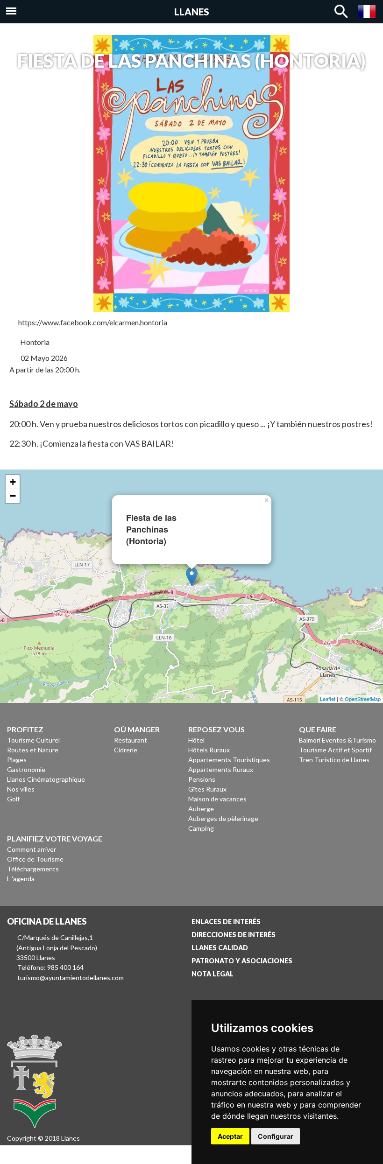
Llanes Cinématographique (46, 779)
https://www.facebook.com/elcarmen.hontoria (92, 322)
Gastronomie (26, 769)
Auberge (201, 809)
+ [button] (13, 482)
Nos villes (21, 789)
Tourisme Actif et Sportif (335, 750)
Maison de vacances (217, 799)
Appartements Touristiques (229, 760)
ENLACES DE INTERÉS (226, 922)
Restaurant (130, 740)
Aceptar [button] (230, 1136)
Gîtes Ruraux (207, 789)
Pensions (201, 779)
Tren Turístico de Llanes (334, 760)
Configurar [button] (275, 1136)
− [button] (13, 496)
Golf (13, 799)
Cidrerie (125, 750)
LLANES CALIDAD (220, 948)
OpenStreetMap (363, 698)
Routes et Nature (32, 750)
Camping (201, 828)
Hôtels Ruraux (209, 750)
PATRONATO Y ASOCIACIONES (242, 961)
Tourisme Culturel (33, 740)
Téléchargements (33, 869)
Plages (17, 760)
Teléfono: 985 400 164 (50, 967)
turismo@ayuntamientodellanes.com (70, 978)
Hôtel (196, 740)
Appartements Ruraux (220, 769)
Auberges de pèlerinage (223, 818)
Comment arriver (31, 849)
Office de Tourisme (35, 859)
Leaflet (327, 698)
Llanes (191, 11)
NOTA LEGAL (213, 974)
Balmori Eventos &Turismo (337, 740)
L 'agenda (21, 879)
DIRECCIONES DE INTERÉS (234, 935)
